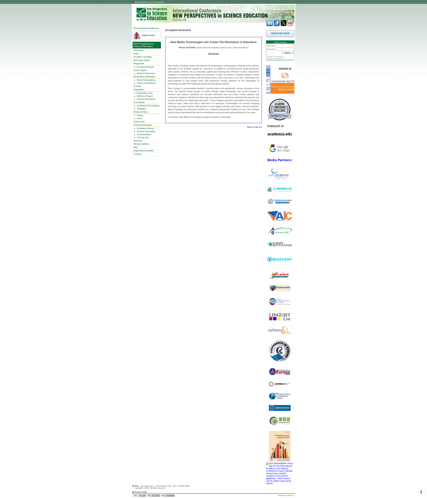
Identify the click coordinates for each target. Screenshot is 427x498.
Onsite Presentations (146, 80)
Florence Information (146, 131)
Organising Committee (143, 151)
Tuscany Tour (143, 137)
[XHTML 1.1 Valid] (154, 495)
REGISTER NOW (280, 33)
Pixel (137, 486)
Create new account (275, 56)
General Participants (146, 99)
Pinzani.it (290, 495)
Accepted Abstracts (145, 67)
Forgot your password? (276, 58)
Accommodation (144, 134)
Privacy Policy (141, 492)
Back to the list (254, 127)
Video (139, 118)
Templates (141, 109)
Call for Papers (140, 70)
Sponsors (137, 141)
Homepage (138, 50)
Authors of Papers (145, 96)
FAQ (135, 147)
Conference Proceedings (148, 106)
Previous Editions (141, 144)
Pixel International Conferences (146, 28)
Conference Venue (145, 128)
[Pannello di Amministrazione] (139, 495)
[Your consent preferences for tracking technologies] (421, 492)
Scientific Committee (142, 57)
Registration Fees (145, 93)
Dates (136, 53)
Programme (138, 63)
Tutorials (137, 86)
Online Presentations (146, 83)
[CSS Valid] (168, 495)
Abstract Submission (146, 73)
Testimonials (139, 121)
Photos (140, 115)
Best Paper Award (141, 60)
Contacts (137, 154)
